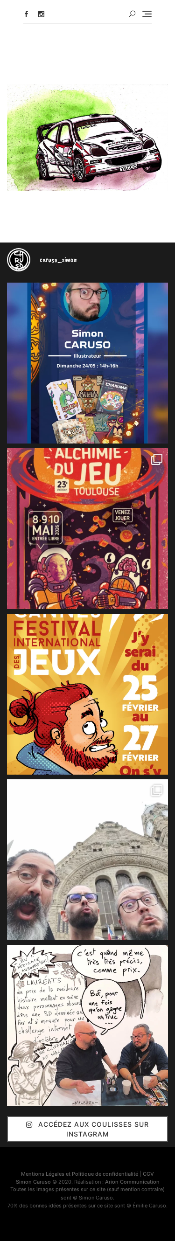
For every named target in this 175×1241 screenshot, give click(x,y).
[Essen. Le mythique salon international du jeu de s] (87, 859)
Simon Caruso (33, 1182)
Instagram (41, 14)
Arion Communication (132, 1182)
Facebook (26, 14)
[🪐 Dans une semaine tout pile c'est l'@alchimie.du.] (87, 528)
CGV (148, 1174)
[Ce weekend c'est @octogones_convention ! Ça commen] (87, 363)
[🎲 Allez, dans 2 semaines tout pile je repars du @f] (87, 694)
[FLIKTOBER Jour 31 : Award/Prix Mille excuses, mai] (87, 1025)
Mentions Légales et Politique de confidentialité (79, 1174)
